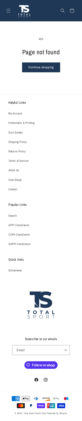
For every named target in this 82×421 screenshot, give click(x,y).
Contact (12, 189)
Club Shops (15, 180)
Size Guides (15, 132)
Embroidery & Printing (21, 123)
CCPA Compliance (19, 234)
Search (12, 216)
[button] (8, 10)
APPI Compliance (18, 225)
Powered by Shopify (57, 413)
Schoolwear (15, 270)
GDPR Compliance (19, 244)
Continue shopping (41, 67)
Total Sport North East (35, 413)
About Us (13, 170)
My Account (15, 113)
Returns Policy (17, 151)
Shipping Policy (17, 142)
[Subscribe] (65, 350)
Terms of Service (18, 161)
